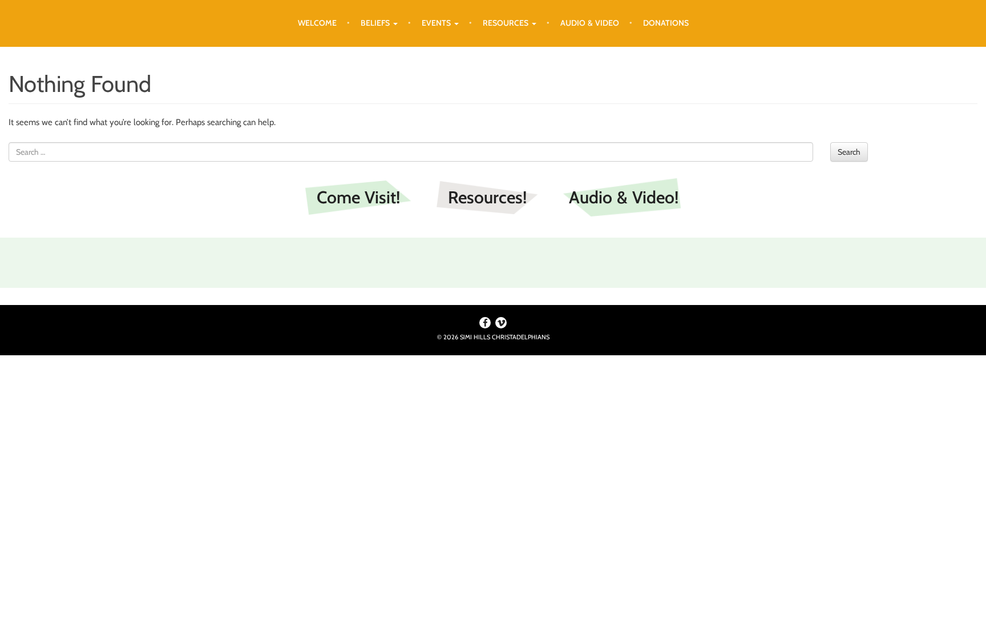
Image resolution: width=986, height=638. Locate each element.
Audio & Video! (623, 197)
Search (849, 152)
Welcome (317, 23)
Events (437, 23)
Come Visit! (358, 197)
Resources (507, 23)
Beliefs (376, 23)
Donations (666, 23)
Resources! (487, 197)
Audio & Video (589, 23)
